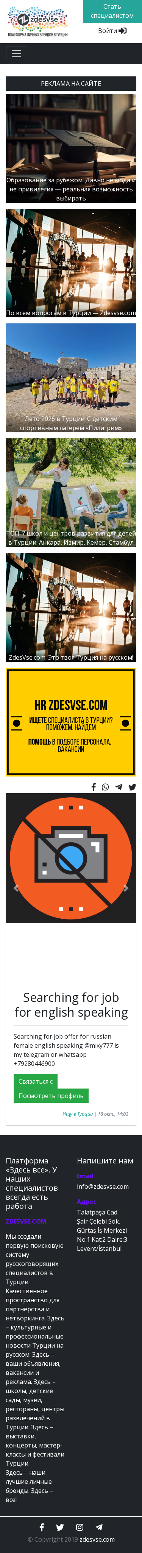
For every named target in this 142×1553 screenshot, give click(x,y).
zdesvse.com (97, 1539)
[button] (15, 888)
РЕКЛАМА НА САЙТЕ (71, 83)
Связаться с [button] (36, 1081)
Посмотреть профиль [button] (51, 1096)
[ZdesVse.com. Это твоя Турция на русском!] (71, 607)
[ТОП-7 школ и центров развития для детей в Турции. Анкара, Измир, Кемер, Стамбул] (71, 492)
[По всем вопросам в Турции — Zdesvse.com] (71, 262)
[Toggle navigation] (16, 53)
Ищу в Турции (77, 1113)
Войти (108, 30)
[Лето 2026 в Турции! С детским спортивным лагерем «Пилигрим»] (71, 377)
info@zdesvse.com (103, 1186)
